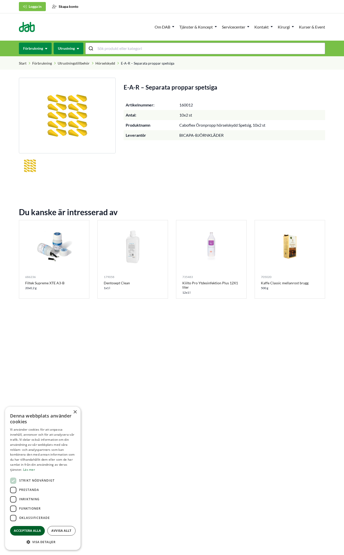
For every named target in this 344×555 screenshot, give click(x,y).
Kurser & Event (312, 26)
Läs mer (29, 469)
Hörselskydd (105, 63)
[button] (43, 542)
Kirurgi (284, 26)
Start (22, 63)
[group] (67, 115)
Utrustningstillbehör (74, 63)
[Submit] (91, 48)
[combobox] (205, 48)
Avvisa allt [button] (61, 531)
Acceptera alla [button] (27, 531)
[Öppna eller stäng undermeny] (173, 26)
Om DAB (162, 26)
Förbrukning (42, 63)
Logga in (35, 6)
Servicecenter (233, 26)
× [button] (75, 412)
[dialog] (43, 478)
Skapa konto (68, 6)
